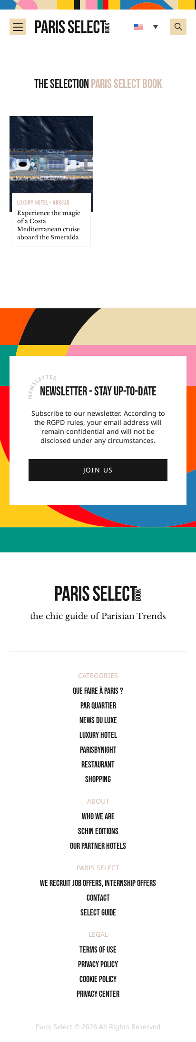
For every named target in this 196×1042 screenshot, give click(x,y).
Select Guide (98, 913)
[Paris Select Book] (98, 593)
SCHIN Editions (98, 831)
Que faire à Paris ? (98, 691)
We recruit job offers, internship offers (98, 883)
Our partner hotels (98, 846)
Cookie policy (98, 979)
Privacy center (98, 994)
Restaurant (98, 765)
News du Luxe (98, 721)
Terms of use (98, 950)
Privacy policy (98, 965)
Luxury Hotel (98, 735)
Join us (98, 469)
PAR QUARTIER (98, 706)
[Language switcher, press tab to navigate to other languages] (147, 27)
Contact (98, 898)
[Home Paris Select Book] (72, 26)
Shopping (98, 780)
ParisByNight (98, 750)
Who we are (98, 817)
